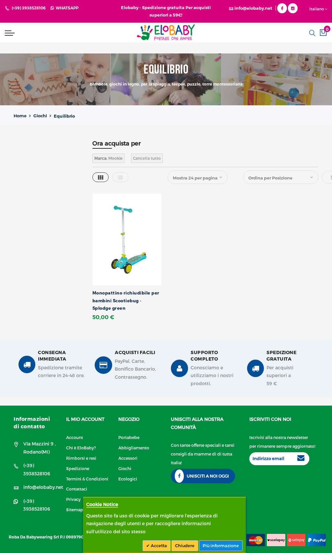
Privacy (73, 499)
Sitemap (74, 509)
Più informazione (221, 545)
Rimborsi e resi (81, 457)
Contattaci (76, 488)
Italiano (316, 8)
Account (74, 437)
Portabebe (128, 437)
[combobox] (287, 33)
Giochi (40, 115)
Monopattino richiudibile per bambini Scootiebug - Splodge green (126, 300)
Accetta (158, 545)
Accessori (127, 457)
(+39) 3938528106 (29, 8)
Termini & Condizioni (87, 478)
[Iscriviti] (300, 458)
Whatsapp (66, 8)
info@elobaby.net (43, 487)
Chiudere (185, 545)
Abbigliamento (133, 447)
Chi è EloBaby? (81, 447)
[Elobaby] (165, 32)
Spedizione (77, 468)
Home (20, 115)
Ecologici (127, 478)
